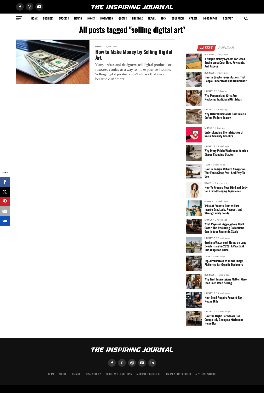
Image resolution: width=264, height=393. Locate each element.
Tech (163, 18)
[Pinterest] (5, 201)
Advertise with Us (205, 374)
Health (78, 18)
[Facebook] (5, 182)
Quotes (122, 18)
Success (64, 18)
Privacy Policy (93, 374)
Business (48, 18)
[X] (5, 192)
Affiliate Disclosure (148, 374)
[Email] (5, 211)
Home (34, 18)
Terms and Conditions (119, 374)
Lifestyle (137, 18)
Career (193, 18)
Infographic (210, 18)
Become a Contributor (178, 374)
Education (178, 18)
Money (91, 18)
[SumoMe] (5, 221)
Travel (152, 18)
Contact (228, 18)
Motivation (106, 18)
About (62, 374)
